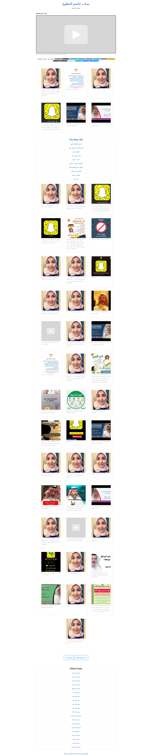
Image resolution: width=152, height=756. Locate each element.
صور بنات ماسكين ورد (94, 60)
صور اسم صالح (76, 688)
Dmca (66, 754)
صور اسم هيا (76, 743)
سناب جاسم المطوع (76, 4)
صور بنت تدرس (51, 59)
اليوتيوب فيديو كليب (76, 171)
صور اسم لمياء (76, 719)
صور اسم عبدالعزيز (76, 716)
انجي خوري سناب (76, 155)
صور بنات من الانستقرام (42, 59)
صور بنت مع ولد (89, 59)
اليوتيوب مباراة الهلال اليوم (76, 167)
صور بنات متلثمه (111, 59)
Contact (70, 754)
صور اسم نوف (76, 677)
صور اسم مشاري (76, 727)
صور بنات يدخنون (63, 60)
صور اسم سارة (76, 684)
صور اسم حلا (76, 731)
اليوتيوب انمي (76, 151)
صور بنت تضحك (58, 59)
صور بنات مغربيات (81, 59)
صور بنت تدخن (56, 60)
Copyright (85, 754)
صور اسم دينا (76, 692)
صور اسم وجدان (76, 673)
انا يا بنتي (76, 179)
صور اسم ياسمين (76, 747)
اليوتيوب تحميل (76, 175)
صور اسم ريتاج (76, 735)
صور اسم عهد (76, 723)
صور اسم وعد (76, 708)
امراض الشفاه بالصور (76, 144)
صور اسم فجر (76, 696)
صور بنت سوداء (79, 60)
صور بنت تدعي (86, 60)
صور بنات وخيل (71, 60)
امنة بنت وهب (76, 159)
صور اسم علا (76, 739)
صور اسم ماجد (76, 680)
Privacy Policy (77, 754)
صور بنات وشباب (73, 59)
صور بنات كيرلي (96, 59)
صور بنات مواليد (65, 59)
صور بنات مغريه (104, 59)
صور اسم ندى (76, 700)
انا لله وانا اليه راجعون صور (76, 148)
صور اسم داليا (76, 712)
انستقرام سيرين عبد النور (76, 163)
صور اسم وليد (76, 704)
